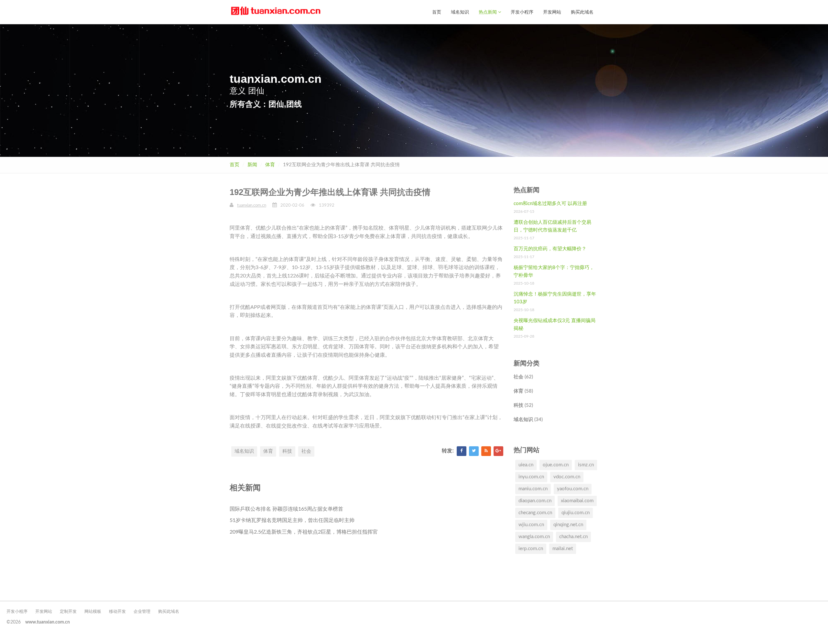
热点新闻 (488, 12)
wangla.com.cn (534, 536)
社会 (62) (523, 376)
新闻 (252, 164)
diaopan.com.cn (534, 500)
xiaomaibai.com (577, 500)
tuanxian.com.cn (251, 205)
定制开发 (68, 612)
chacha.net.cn (573, 536)
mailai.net (562, 548)
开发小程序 (522, 12)
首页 (436, 12)
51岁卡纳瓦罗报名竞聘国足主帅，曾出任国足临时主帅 (292, 520)
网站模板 (92, 612)
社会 (306, 451)
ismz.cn (586, 464)
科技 (287, 451)
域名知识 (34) (528, 419)
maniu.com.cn (533, 488)
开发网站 (552, 12)
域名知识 (460, 12)
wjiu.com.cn (531, 524)
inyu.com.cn (531, 476)
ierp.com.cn (530, 548)
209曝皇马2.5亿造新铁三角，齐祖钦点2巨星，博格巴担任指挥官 (304, 532)
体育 (270, 164)
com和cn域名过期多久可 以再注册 (550, 203)
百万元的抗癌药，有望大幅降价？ (550, 248)
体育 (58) (523, 391)
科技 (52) (523, 405)
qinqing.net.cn (568, 524)
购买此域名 (582, 12)
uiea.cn (525, 464)
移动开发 (117, 612)
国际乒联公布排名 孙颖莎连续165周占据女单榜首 (286, 509)
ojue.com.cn (556, 464)
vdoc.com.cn (566, 476)
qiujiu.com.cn (575, 512)
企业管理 (142, 612)
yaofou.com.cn (572, 488)
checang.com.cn (535, 512)
